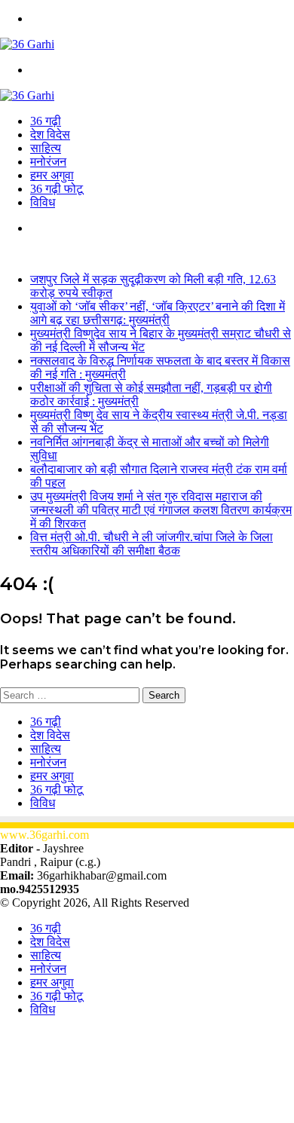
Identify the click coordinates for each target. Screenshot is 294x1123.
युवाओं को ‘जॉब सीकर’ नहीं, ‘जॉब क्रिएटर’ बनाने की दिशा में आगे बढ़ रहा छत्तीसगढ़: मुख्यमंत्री (157, 313)
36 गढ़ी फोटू (56, 188)
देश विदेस (50, 134)
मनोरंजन (48, 161)
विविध (42, 202)
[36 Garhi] (27, 44)
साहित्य (45, 148)
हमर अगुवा (52, 175)
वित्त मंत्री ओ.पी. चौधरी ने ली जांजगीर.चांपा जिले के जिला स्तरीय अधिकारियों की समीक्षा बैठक (151, 544)
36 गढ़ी (45, 121)
